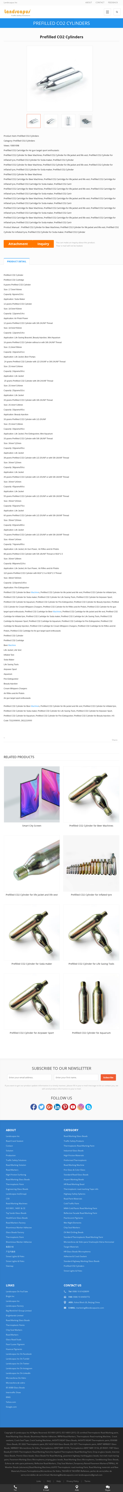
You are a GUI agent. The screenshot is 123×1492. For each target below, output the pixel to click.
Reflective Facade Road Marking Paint (80, 1213)
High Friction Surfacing (16, 1174)
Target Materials (71, 1246)
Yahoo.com (11, 1402)
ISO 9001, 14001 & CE (15, 1208)
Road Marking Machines (16, 1203)
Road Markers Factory (15, 1222)
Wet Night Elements (72, 1222)
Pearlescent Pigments (73, 1218)
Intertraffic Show (13, 1392)
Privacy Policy (73, 1481)
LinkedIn (57, 1107)
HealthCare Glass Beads (17, 1218)
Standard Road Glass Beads (76, 1174)
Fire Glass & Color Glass (74, 1169)
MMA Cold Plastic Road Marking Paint (80, 1208)
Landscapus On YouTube (17, 1291)
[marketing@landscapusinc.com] (32, 1481)
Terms (87, 1481)
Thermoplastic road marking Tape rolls (81, 1189)
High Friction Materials (74, 1155)
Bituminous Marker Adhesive (19, 1227)
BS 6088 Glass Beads (15, 1387)
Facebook (33, 1107)
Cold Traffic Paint (71, 1203)
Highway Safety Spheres (74, 1194)
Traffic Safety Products (74, 1141)
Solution (9, 1150)
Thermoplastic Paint (15, 1184)
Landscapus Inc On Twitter (17, 1363)
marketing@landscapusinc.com (90, 1307)
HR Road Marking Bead (74, 1184)
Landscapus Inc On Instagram (19, 1368)
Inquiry (43, 244)
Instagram (81, 1107)
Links (39, 1481)
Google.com (11, 1406)
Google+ (49, 1107)
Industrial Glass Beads (74, 1150)
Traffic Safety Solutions (16, 1160)
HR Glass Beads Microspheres (77, 1251)
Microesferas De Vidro (16, 1378)
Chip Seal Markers (72, 1227)
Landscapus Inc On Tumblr (17, 1358)
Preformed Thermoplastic (75, 1160)
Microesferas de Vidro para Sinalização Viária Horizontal (89, 1242)
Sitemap (9, 1266)
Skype (88, 1107)
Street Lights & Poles (15, 1256)
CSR (7, 1198)
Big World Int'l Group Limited (18, 1310)
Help (59, 1481)
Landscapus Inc (13, 1136)
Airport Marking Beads (74, 1179)
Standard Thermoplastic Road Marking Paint (83, 1237)
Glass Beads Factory (15, 1232)
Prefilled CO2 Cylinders (61, 23)
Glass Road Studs (13, 1339)
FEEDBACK (113, 2)
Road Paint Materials (73, 1198)
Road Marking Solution (16, 1165)
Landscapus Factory (15, 1306)
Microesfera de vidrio (15, 1382)
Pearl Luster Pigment (15, 1344)
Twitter (41, 1107)
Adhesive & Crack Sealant (75, 1256)
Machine (35, 592)
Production (11, 1155)
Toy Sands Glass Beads (16, 1213)
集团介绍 (10, 1246)
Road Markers (12, 1169)
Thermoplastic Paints (15, 1325)
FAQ (49, 1481)
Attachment (18, 244)
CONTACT (100, 2)
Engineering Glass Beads (17, 1189)
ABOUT (88, 2)
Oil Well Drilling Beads (73, 1232)
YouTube (73, 1107)
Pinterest (65, 1107)
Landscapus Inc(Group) (16, 1194)
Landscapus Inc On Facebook (19, 1354)
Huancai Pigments (14, 1349)
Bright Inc (10, 1296)
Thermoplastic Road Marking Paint (79, 1145)
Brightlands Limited (14, 1315)
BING (8, 1397)
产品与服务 (11, 1251)
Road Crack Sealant (14, 1141)
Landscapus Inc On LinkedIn (18, 1373)
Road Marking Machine (74, 1165)
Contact (9, 1145)
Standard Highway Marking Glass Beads (81, 1261)
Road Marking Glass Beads (18, 1179)
